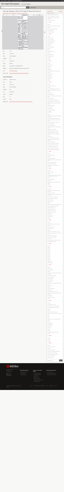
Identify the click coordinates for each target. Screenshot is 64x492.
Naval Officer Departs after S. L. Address (53, 16)
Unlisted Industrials (50, 278)
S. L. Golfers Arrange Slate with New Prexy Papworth (55, 204)
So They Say (49, 57)
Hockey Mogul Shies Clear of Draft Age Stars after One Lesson (54, 195)
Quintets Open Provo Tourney (52, 210)
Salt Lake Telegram (26, 4)
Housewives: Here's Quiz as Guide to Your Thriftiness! (53, 166)
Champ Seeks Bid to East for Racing (52, 198)
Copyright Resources (23, 374)
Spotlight (49, 310)
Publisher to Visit (50, 136)
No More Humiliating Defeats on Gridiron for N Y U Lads (55, 233)
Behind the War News (51, 54)
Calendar (49, 177)
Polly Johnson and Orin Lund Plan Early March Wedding (54, 183)
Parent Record (24, 13)
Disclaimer (51, 385)
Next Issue (60, 11)
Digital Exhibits (36, 375)
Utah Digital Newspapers (37, 374)
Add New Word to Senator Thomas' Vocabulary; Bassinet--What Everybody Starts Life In (54, 14)
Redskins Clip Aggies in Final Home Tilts (53, 206)
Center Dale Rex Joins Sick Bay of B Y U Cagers (54, 240)
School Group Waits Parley (51, 105)
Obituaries (49, 327)
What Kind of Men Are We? (51, 40)
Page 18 (50, 243)
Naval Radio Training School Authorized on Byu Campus (54, 127)
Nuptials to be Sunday (51, 172)
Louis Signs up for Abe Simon (52, 209)
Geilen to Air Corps (50, 201)
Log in (63, 0)
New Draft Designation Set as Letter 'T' (53, 132)
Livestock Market (50, 295)
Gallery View (19, 13)
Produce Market (50, 290)
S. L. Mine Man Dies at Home (52, 304)
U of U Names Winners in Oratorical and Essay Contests (54, 120)
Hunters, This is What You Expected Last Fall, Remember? (54, 191)
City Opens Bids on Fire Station (52, 129)
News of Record (50, 326)
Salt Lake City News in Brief (51, 349)
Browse (5, 0)
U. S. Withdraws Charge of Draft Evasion (53, 332)
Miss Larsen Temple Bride (51, 179)
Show (10, 99)
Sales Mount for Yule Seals (51, 20)
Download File (5, 13)
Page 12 (50, 81)
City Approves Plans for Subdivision (52, 352)
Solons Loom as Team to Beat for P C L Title (54, 231)
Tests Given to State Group (51, 346)
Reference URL (14, 13)
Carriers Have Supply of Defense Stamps (53, 137)
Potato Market (49, 281)
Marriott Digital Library (37, 373)
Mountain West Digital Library (51, 373)
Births (48, 317)
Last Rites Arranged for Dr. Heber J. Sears (53, 307)
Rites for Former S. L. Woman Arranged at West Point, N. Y (54, 319)
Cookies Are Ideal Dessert (51, 155)
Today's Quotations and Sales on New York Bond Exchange (54, 294)
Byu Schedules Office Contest (52, 85)
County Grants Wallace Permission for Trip (53, 122)
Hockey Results (50, 213)
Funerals (49, 333)
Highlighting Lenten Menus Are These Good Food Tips (54, 160)
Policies (56, 385)
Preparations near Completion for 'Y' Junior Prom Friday (54, 91)
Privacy (31, 385)
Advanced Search (33, 7)
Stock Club (49, 184)
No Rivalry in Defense (50, 42)
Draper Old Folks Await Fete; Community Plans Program (54, 103)
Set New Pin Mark (50, 216)
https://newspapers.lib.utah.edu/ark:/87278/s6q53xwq (19, 73)
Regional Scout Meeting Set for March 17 (53, 354)
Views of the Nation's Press (51, 51)
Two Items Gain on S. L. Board (52, 275)
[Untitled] (49, 24)
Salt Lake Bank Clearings (51, 297)
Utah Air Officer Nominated (51, 141)
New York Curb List (50, 285)
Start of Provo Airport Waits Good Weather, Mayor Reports (54, 96)
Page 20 (50, 300)
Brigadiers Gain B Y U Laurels (52, 212)
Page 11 (50, 60)
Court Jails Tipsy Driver (51, 98)
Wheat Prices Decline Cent (51, 288)
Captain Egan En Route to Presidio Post (53, 144)
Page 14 (50, 151)
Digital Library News (37, 378)
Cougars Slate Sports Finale (51, 207)
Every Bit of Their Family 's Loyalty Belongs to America (54, 134)
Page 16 (50, 186)
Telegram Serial (50, 261)
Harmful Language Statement (17, 0)
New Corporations (50, 323)
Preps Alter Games (50, 215)
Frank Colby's (49, 78)
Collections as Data (36, 377)
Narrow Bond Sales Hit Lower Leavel (53, 291)
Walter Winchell (50, 69)
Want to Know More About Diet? (52, 162)
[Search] (27, 7)
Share (10, 13)
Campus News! (50, 180)
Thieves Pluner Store (50, 357)
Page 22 (50, 342)
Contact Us (9, 0)
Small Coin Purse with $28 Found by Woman (54, 351)
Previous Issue (49, 11)
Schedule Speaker (50, 262)
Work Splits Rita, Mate (51, 30)
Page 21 (50, 335)
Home (2, 0)
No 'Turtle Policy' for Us (51, 39)
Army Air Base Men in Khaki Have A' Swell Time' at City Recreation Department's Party (55, 176)
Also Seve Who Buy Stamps (51, 125)
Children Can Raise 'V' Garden (52, 163)
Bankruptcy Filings (50, 324)
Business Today (50, 268)
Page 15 (50, 168)
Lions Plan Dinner (50, 108)
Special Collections (23, 373)
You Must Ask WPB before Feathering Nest (53, 149)
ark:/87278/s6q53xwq (13, 70)
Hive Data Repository (37, 381)
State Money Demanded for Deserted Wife (53, 118)
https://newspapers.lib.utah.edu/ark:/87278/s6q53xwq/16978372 (21, 101)
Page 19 (50, 264)
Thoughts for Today (50, 37)
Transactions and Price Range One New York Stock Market (55, 283)
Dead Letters (49, 75)
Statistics (49, 321)
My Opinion (49, 48)
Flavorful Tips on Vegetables (51, 158)
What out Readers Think (51, 56)
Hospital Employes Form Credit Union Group (54, 101)
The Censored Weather (51, 123)
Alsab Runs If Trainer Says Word (52, 237)
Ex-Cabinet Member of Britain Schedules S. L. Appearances (54, 18)
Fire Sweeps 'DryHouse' (51, 94)
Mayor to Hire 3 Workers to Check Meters (53, 143)
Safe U (47, 385)
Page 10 (50, 33)
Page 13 (50, 111)
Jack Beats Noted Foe (50, 228)
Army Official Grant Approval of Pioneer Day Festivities (54, 140)
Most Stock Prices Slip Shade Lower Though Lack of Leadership (55, 273)
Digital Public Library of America (51, 374)
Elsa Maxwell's (50, 66)
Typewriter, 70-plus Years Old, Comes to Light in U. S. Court (55, 314)
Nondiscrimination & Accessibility (39, 385)
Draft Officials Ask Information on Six (53, 146)
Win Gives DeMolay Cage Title (52, 241)
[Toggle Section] (48, 33)
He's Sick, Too (49, 238)
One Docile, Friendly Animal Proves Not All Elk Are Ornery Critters (54, 116)
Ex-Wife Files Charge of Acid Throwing (53, 130)
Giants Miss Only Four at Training (52, 235)
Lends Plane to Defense (51, 32)
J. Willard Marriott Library (10, 369)
